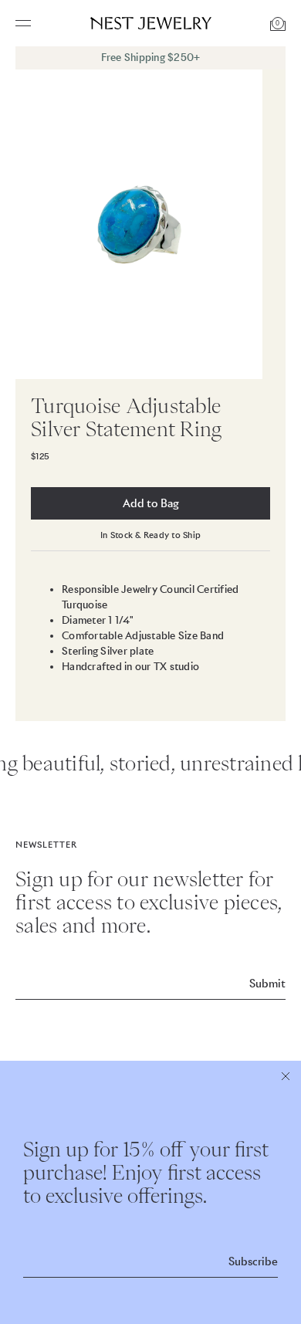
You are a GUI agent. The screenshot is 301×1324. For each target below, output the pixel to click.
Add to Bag (151, 503)
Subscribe (253, 1261)
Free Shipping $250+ (151, 57)
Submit (267, 983)
